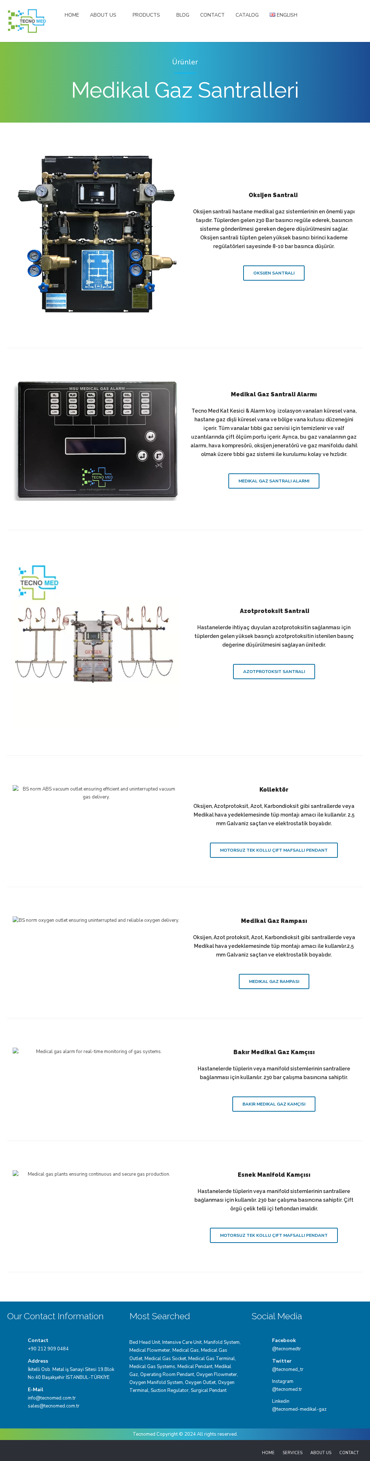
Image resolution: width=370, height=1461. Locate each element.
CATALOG (247, 15)
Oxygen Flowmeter (216, 1374)
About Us (103, 15)
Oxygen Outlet (200, 1382)
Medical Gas (185, 1350)
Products (146, 15)
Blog (182, 15)
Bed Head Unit (144, 1342)
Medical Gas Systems (152, 1366)
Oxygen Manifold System (156, 1382)
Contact (212, 15)
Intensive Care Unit (182, 1342)
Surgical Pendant (209, 1390)
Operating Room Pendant (167, 1374)
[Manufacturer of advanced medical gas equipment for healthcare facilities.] (96, 439)
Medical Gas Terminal (211, 1358)
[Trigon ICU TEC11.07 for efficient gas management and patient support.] (96, 235)
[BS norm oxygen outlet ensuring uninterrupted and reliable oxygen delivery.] (96, 920)
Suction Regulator (170, 1390)
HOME (72, 15)
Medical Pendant (194, 1366)
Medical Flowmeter (149, 1350)
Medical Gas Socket (165, 1358)
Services (292, 1453)
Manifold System (222, 1342)
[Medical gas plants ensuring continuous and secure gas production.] (96, 1174)
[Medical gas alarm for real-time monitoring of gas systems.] (96, 1052)
